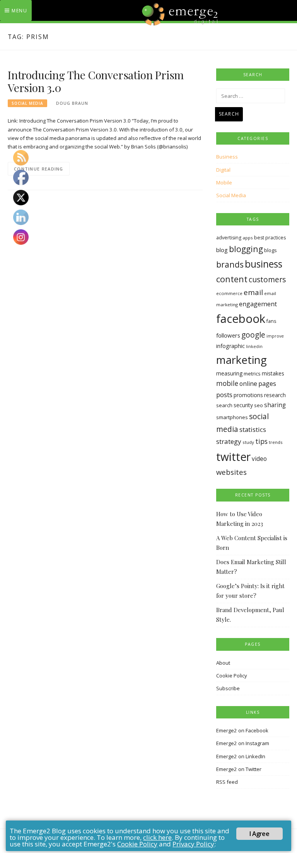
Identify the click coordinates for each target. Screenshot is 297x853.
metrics (252, 373)
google (253, 335)
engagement (258, 304)
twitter (233, 456)
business (263, 264)
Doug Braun (72, 103)
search (224, 405)
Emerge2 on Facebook (242, 730)
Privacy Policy (193, 843)
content (232, 279)
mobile (227, 383)
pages (267, 383)
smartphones (232, 417)
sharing (275, 405)
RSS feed (227, 781)
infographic (230, 346)
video (259, 459)
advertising (228, 237)
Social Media (27, 103)
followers (228, 335)
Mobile (224, 182)
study (248, 442)
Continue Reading (38, 169)
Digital (223, 169)
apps (247, 238)
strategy (228, 441)
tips (261, 441)
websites (231, 472)
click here (157, 837)
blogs (270, 250)
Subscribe (228, 688)
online (248, 383)
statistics (252, 429)
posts (224, 394)
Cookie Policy (231, 675)
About (223, 662)
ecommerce (229, 293)
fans (271, 321)
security (243, 405)
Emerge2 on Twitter (238, 769)
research (275, 395)
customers (267, 279)
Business (227, 156)
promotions (248, 395)
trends (276, 442)
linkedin (254, 346)
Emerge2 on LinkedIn (240, 756)
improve (275, 336)
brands (230, 264)
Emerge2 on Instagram (242, 743)
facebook (240, 318)
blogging (246, 248)
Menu (19, 10)
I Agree (259, 833)
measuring (229, 373)
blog (222, 250)
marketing (241, 359)
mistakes (273, 373)
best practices (270, 237)
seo (258, 405)
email (253, 292)
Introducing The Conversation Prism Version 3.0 (96, 81)
